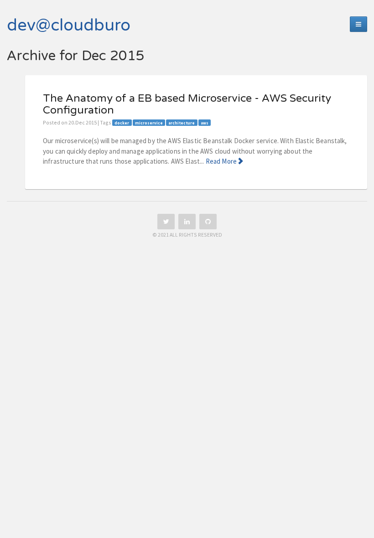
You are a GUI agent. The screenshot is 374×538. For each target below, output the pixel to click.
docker (121, 122)
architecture (181, 122)
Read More (221, 161)
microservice (149, 122)
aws (204, 122)
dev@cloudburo (68, 25)
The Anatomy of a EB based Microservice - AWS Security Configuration (187, 104)
